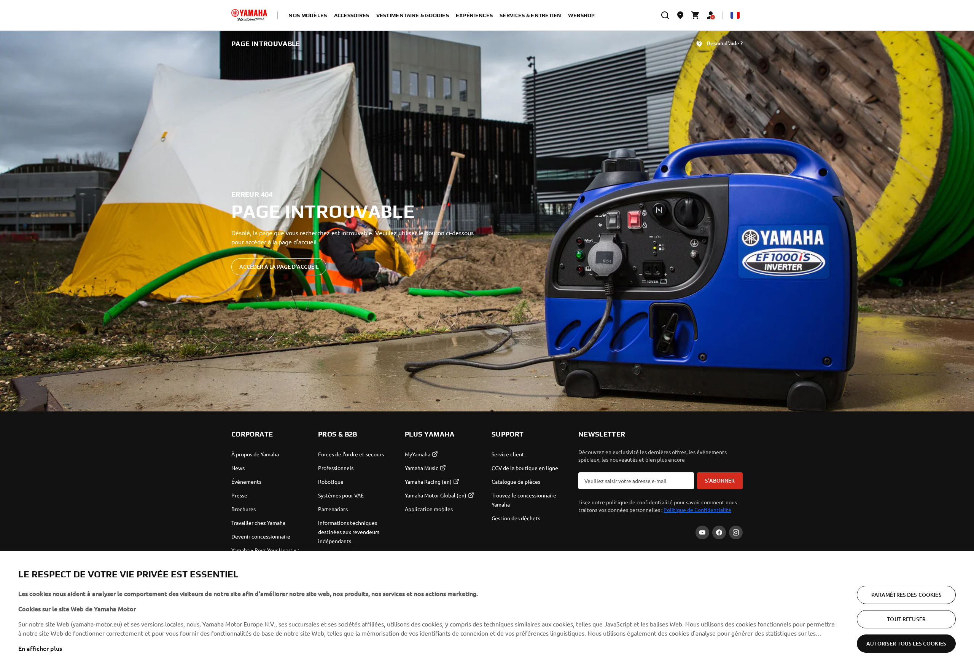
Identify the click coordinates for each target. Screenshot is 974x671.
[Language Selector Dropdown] (735, 15)
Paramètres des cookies (906, 594)
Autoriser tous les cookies (906, 643)
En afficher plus (40, 648)
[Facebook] (719, 532)
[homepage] (249, 15)
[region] (487, 611)
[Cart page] (695, 15)
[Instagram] (736, 532)
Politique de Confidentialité (697, 509)
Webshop (581, 15)
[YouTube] (702, 532)
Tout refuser (906, 619)
